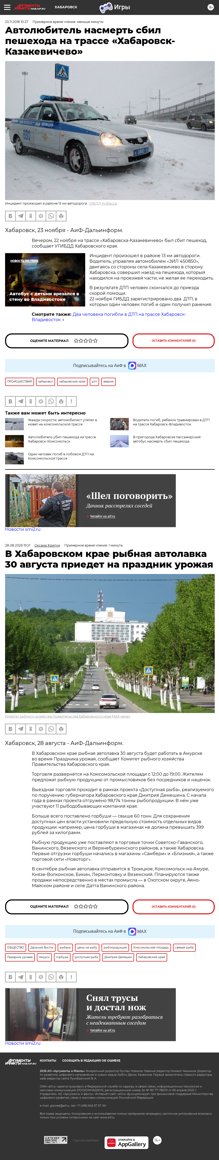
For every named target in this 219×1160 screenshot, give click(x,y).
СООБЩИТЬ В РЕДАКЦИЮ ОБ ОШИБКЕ (91, 1060)
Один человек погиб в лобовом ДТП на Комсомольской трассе (61, 456)
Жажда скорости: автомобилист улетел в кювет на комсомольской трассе (62, 422)
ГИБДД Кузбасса (103, 203)
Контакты (48, 1060)
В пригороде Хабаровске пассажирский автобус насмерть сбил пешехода (167, 439)
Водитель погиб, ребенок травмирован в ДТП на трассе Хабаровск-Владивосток (171, 422)
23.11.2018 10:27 (16, 22)
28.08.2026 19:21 (17, 545)
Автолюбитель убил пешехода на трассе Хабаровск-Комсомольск (62, 439)
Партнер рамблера (86, 1140)
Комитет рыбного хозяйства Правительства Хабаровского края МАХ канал (67, 716)
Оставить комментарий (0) (174, 340)
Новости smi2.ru (23, 529)
